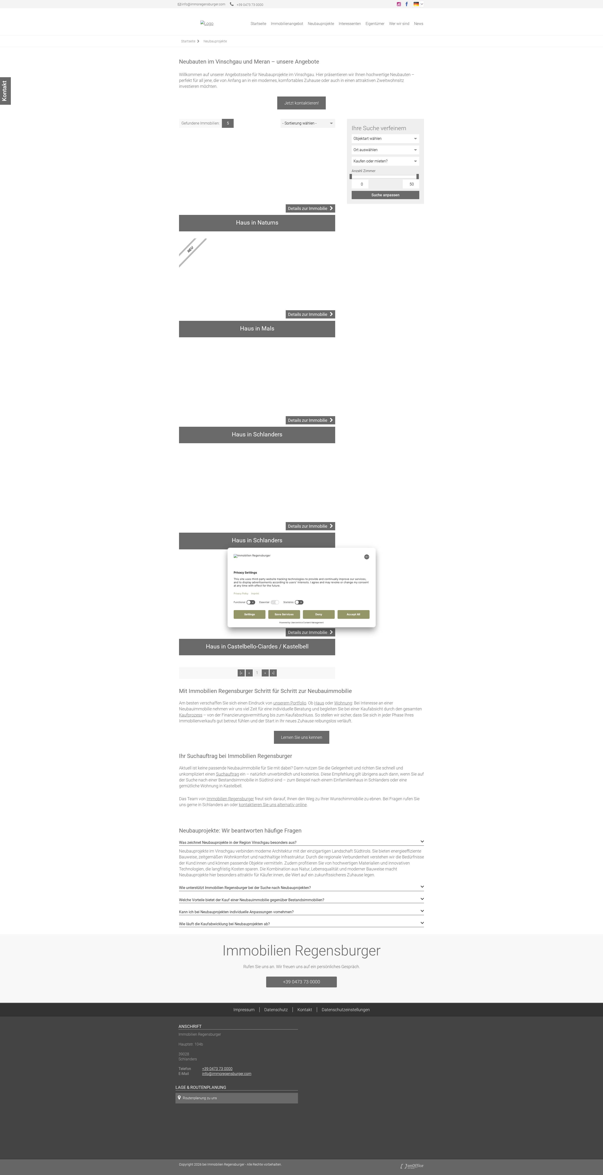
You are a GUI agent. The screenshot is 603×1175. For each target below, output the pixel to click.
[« (241, 673)
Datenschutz (276, 1009)
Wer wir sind (399, 23)
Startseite (258, 23)
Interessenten (350, 23)
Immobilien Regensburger (230, 798)
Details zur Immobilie (307, 208)
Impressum (244, 1009)
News (418, 23)
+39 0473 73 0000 (249, 5)
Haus (319, 702)
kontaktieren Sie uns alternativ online (273, 804)
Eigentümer (375, 23)
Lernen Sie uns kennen (301, 737)
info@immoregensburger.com (203, 4)
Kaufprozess (190, 714)
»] (273, 673)
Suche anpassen (385, 195)
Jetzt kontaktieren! (301, 103)
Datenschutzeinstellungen (346, 1009)
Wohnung (343, 702)
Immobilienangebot (287, 23)
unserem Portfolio (289, 702)
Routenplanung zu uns (200, 1098)
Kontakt (304, 1009)
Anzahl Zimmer (363, 171)
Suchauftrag (227, 774)
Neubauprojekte (321, 23)
